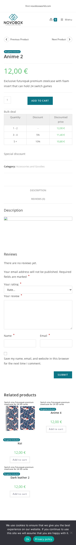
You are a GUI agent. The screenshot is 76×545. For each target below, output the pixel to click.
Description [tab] (38, 190)
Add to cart (40, 100)
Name (9, 335)
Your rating (12, 284)
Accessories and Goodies (30, 166)
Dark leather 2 (20, 477)
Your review (13, 296)
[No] (71, 533)
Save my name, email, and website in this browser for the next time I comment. (36, 361)
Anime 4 (56, 413)
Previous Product (19, 39)
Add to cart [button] (20, 459)
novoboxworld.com (40, 6)
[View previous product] (6, 39)
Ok (27, 539)
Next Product (59, 39)
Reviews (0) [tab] (38, 199)
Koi (20, 443)
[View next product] (69, 39)
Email (45, 335)
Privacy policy (43, 539)
